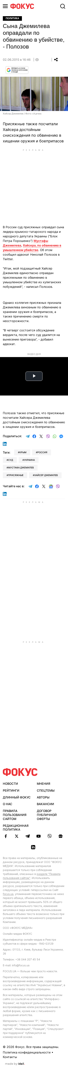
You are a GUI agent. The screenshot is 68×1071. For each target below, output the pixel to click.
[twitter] (16, 836)
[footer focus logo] (20, 772)
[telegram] (27, 836)
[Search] (63, 6)
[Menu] (5, 6)
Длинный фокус (17, 797)
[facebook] (5, 836)
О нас (7, 804)
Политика (12, 18)
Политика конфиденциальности (27, 1052)
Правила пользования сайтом (14, 815)
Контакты (10, 1057)
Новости (10, 784)
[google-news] (60, 836)
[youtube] (38, 836)
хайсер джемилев (46, 475)
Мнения (43, 784)
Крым (22, 452)
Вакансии (45, 804)
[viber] (49, 836)
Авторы (43, 797)
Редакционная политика (16, 828)
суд (10, 460)
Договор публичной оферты (47, 815)
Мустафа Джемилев (21, 467)
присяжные (15, 475)
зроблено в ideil (15, 1064)
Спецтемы (46, 790)
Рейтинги (11, 790)
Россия (42, 452)
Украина (29, 460)
